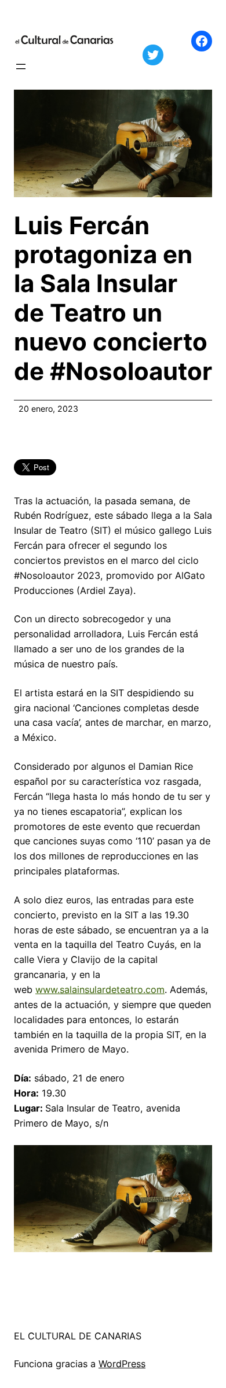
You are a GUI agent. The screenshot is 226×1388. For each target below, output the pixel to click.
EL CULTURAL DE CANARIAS (77, 1336)
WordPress (122, 1363)
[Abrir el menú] (21, 66)
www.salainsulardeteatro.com (100, 989)
